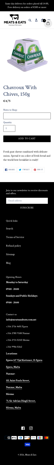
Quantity (7, 122)
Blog (8, 263)
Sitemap (10, 254)
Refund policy (13, 245)
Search (9, 228)
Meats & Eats (30, 454)
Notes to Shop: (10, 110)
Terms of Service (15, 237)
